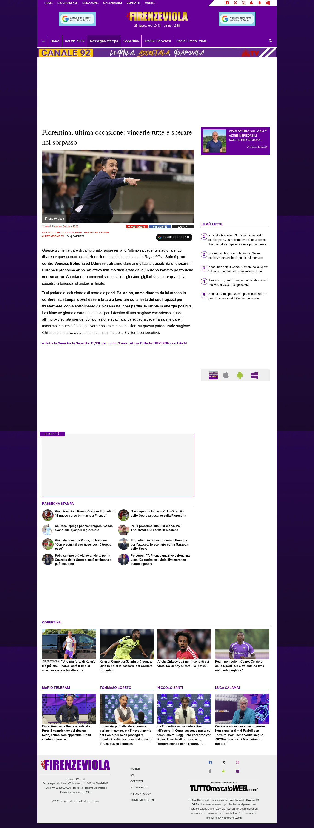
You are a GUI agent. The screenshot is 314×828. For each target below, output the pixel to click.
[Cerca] (270, 41)
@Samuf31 (76, 236)
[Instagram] (244, 3)
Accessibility (139, 787)
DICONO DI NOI (67, 3)
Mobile (135, 769)
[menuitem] (43, 41)
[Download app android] (259, 3)
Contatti (136, 781)
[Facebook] (227, 3)
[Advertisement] (235, 562)
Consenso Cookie (142, 800)
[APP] (214, 374)
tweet (181, 226)
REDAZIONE (90, 3)
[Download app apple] (251, 3)
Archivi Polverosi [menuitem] (157, 41)
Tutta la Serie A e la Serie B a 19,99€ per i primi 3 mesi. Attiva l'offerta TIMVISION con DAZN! (116, 343)
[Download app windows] (268, 3)
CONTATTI (133, 3)
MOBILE (150, 3)
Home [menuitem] (55, 41)
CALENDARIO (112, 3)
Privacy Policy (140, 794)
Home (48, 3)
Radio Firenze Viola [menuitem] (191, 41)
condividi (159, 226)
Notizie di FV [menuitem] (75, 41)
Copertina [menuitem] (131, 41)
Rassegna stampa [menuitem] (104, 41)
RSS (132, 775)
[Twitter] (235, 3)
